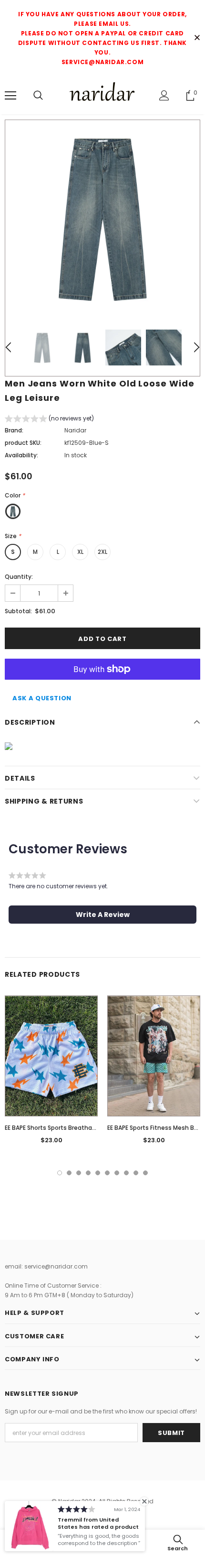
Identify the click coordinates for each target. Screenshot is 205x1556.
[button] (49, 420)
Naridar (75, 430)
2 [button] (69, 1172)
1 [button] (59, 1172)
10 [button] (145, 1172)
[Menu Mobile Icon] (10, 95)
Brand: (14, 430)
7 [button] (116, 1172)
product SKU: (23, 443)
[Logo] (102, 95)
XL (80, 552)
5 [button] (97, 1172)
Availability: (21, 455)
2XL (102, 552)
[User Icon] (164, 95)
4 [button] (88, 1172)
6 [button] (107, 1172)
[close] (197, 38)
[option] (102, 217)
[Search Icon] (38, 95)
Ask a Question (42, 698)
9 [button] (135, 1172)
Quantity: (19, 577)
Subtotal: (18, 611)
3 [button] (78, 1172)
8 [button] (126, 1172)
